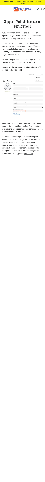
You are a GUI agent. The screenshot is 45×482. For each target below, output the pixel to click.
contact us (28, 154)
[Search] (38, 9)
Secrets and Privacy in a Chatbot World (22, 2)
